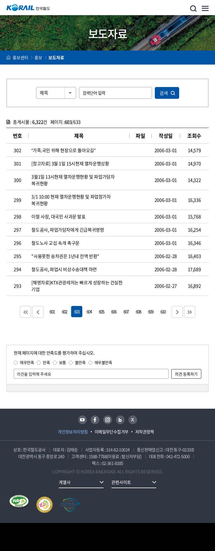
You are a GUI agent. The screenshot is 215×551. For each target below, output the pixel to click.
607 (125, 311)
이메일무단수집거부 (111, 432)
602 (64, 311)
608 (138, 311)
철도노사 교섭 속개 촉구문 (55, 242)
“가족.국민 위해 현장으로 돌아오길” (63, 150)
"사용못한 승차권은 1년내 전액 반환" (65, 256)
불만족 (80, 362)
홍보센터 (20, 57)
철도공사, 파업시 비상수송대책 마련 (64, 269)
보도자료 (56, 57)
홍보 (38, 57)
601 (52, 311)
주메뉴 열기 (205, 8)
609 (150, 311)
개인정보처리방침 (73, 432)
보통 (62, 362)
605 (101, 311)
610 (162, 311)
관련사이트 (121, 482)
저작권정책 (144, 432)
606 (113, 311)
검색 (164, 93)
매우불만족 (103, 362)
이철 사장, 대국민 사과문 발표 (58, 216)
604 (89, 311)
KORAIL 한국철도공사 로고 (28, 7)
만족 (46, 362)
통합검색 (193, 8)
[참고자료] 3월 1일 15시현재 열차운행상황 (70, 163)
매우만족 (27, 362)
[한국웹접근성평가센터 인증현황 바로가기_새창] (19, 505)
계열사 (65, 482)
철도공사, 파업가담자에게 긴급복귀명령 (67, 229)
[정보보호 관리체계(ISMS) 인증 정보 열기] (70, 505)
